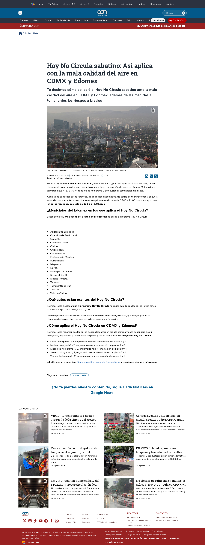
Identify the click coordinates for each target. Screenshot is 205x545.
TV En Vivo (179, 20)
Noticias (112, 4)
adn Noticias (127, 4)
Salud (129, 20)
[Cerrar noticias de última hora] (183, 26)
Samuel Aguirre (65, 178)
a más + (170, 4)
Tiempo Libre (81, 20)
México (36, 20)
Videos (142, 4)
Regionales (156, 4)
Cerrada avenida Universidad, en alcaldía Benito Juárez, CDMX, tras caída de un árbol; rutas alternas (159, 417)
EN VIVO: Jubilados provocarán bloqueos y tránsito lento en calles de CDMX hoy (161, 450)
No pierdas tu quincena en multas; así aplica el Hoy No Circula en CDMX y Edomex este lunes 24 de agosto (161, 482)
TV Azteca (53, 4)
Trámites (24, 20)
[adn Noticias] (102, 13)
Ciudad (48, 20)
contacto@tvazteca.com (166, 517)
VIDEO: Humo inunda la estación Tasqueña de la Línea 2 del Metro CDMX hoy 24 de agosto (73, 417)
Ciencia (141, 20)
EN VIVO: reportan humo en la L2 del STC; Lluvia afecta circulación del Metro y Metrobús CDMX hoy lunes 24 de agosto (76, 482)
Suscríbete (158, 20)
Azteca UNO (69, 4)
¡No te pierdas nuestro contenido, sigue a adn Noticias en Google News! (102, 390)
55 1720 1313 (160, 520)
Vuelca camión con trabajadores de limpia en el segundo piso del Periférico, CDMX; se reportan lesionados (74, 450)
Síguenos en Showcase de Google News (99, 362)
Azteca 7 (84, 4)
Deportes (98, 4)
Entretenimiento (100, 20)
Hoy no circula (79, 375)
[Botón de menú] (20, 13)
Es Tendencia (63, 20)
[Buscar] (183, 13)
